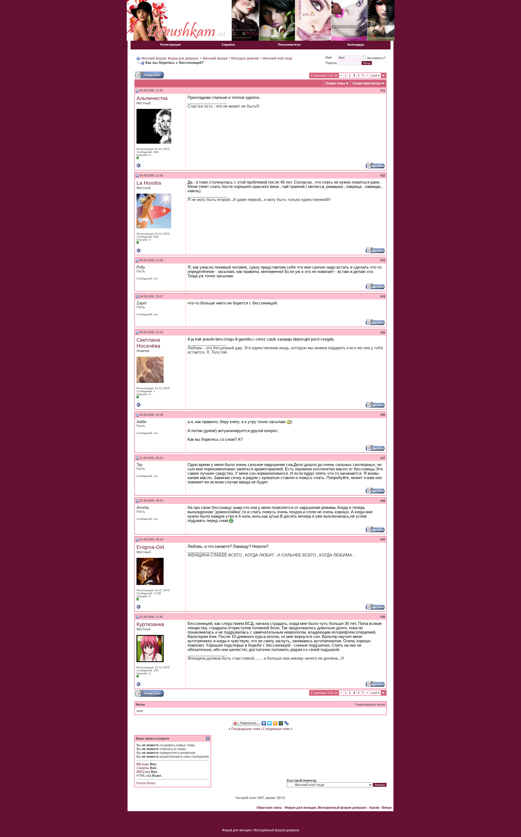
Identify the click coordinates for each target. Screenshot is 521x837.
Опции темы (335, 83)
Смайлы (142, 768)
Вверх (387, 808)
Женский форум (215, 58)
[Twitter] (269, 723)
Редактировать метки (370, 704)
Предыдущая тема (245, 729)
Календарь (355, 44)
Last (375, 75)
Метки (140, 704)
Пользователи (289, 44)
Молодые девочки (245, 58)
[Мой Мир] (281, 723)
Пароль (331, 63)
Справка (228, 44)
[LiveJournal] (287, 723)
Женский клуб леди (277, 58)
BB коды (142, 764)
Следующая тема (276, 729)
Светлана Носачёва (148, 343)
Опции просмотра (366, 83)
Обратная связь (269, 808)
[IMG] (140, 772)
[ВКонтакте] (264, 723)
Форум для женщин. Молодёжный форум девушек (325, 808)
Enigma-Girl (150, 547)
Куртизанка (150, 624)
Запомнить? (376, 58)
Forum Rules (145, 783)
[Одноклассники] (275, 723)
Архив (374, 808)
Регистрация (170, 44)
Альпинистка (152, 98)
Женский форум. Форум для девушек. (170, 58)
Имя (328, 57)
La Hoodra (148, 183)
